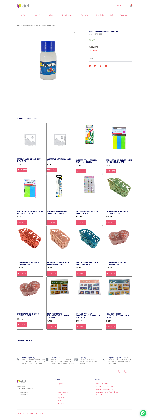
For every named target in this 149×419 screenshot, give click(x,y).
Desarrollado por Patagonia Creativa (30, 413)
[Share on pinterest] (101, 66)
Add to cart (22, 170)
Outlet (112, 15)
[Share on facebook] (90, 66)
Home (18, 26)
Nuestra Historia (102, 383)
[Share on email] (106, 66)
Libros (51, 15)
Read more (81, 171)
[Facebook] (126, 371)
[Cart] (131, 6)
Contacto (99, 395)
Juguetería (100, 15)
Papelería (84, 15)
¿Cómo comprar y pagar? (105, 386)
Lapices (23, 15)
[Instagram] (120, 371)
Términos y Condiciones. (105, 389)
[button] (110, 59)
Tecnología (124, 15)
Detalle (91, 58)
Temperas (30, 26)
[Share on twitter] (95, 66)
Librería (37, 15)
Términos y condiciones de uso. (107, 392)
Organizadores (67, 15)
